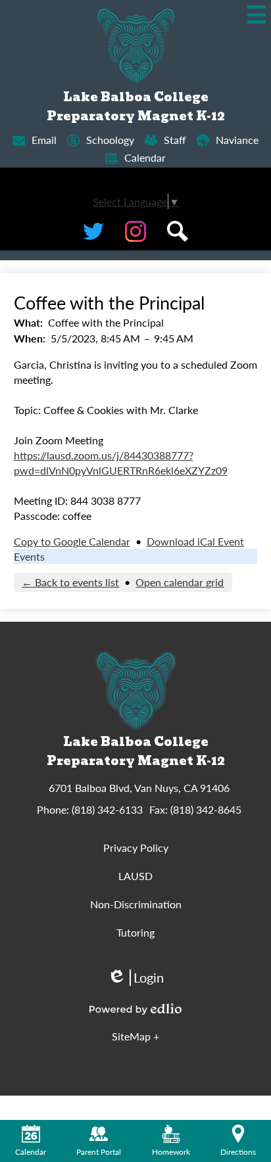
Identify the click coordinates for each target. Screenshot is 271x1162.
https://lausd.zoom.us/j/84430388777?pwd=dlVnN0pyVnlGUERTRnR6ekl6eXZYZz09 (121, 463)
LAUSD (135, 875)
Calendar (145, 157)
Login (135, 977)
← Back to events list (70, 582)
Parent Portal (98, 1151)
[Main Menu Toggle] (256, 14)
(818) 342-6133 (107, 809)
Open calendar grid (180, 582)
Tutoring (135, 932)
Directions (238, 1151)
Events (29, 556)
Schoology (110, 139)
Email (44, 139)
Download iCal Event (195, 541)
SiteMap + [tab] (135, 1036)
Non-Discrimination (136, 904)
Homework (171, 1151)
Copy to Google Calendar (72, 541)
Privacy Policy (135, 847)
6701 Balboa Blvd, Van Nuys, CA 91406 (139, 787)
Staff (175, 139)
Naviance (237, 139)
